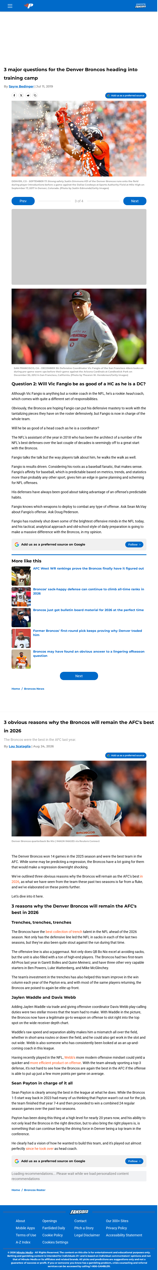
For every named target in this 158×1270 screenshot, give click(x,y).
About (20, 1221)
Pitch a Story (84, 1228)
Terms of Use (26, 1235)
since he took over (40, 1149)
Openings (49, 1221)
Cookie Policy (52, 1235)
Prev (23, 201)
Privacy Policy (116, 1228)
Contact (80, 1221)
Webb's (69, 1057)
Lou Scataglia (20, 746)
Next (135, 201)
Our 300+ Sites (117, 1221)
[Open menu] (10, 5)
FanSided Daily (53, 1228)
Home (16, 688)
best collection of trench (64, 932)
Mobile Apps (25, 1228)
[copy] (35, 95)
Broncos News (34, 688)
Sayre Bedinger (21, 86)
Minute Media (24, 1252)
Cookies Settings (55, 1242)
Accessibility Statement (124, 1235)
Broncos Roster (34, 1190)
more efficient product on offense (55, 1063)
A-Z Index (23, 1242)
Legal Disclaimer (87, 1235)
